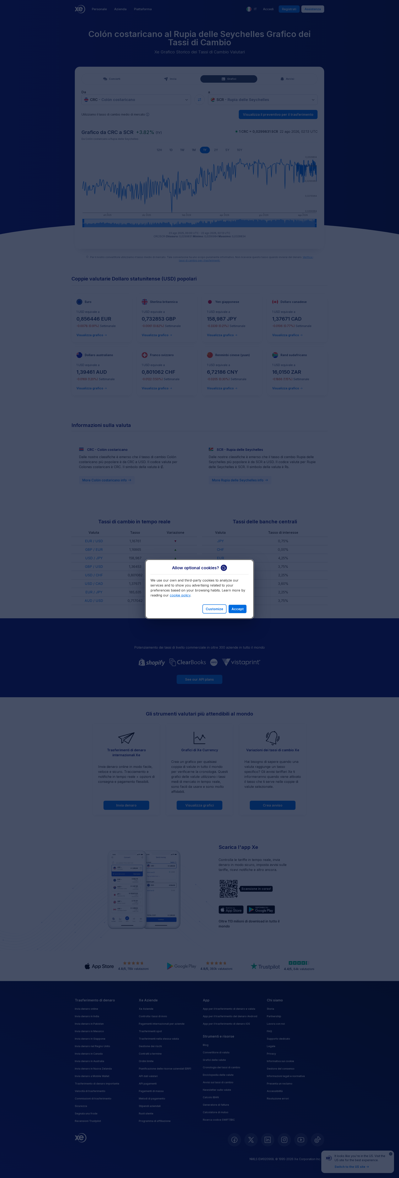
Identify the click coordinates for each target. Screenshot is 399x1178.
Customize (214, 609)
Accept (238, 609)
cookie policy (180, 595)
